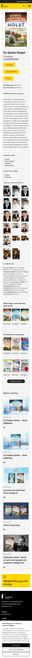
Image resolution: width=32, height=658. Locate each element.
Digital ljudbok (9, 165)
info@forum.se (6, 621)
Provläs (8, 78)
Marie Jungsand (18, 93)
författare (7, 584)
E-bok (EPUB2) (9, 161)
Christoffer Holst (11, 59)
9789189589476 (11, 292)
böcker (20, 581)
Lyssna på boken (11, 72)
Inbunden (8, 163)
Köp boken (9, 65)
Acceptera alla (16, 645)
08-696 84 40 (6, 614)
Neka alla (16, 654)
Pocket (7, 159)
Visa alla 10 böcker (16, 381)
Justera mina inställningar (16, 650)
